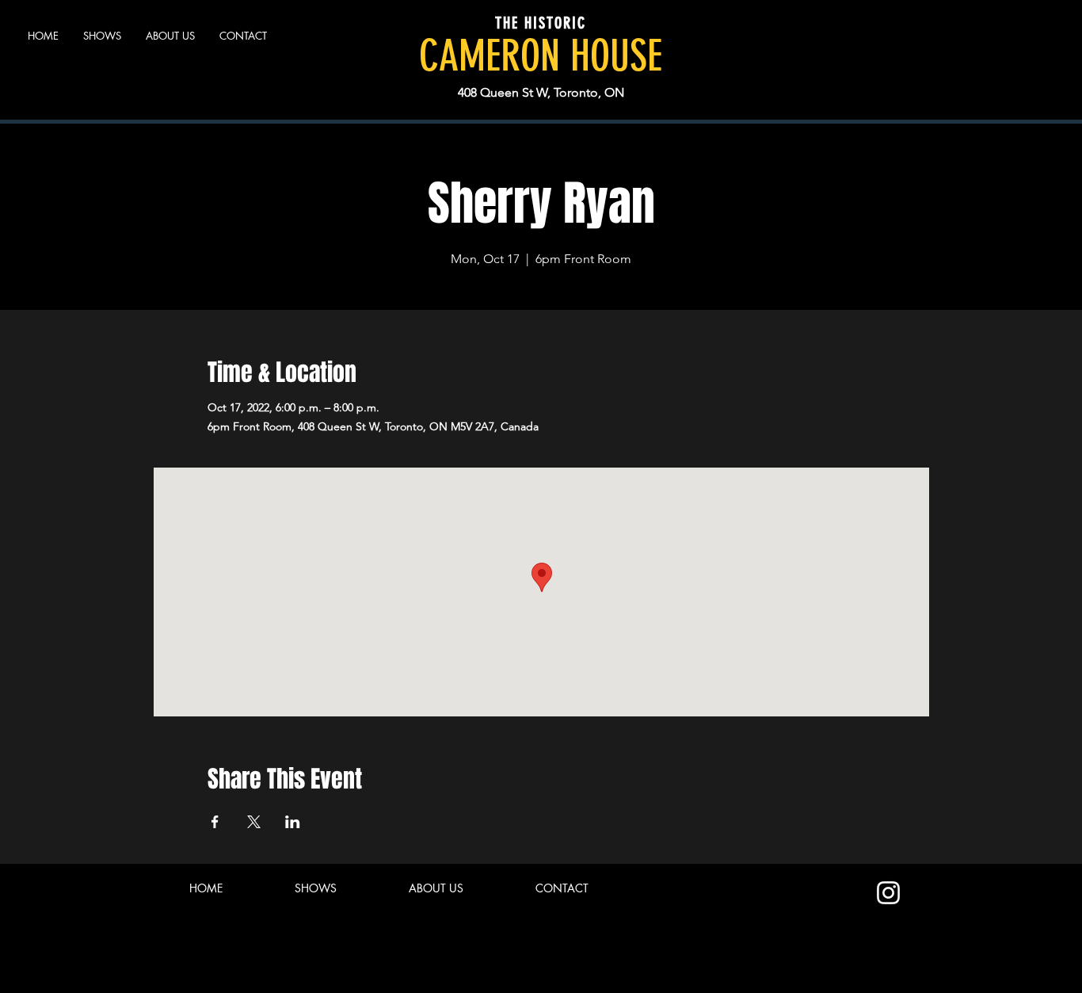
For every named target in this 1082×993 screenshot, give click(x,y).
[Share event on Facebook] (215, 821)
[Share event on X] (253, 821)
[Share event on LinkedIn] (292, 821)
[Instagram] (888, 892)
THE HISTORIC (540, 22)
